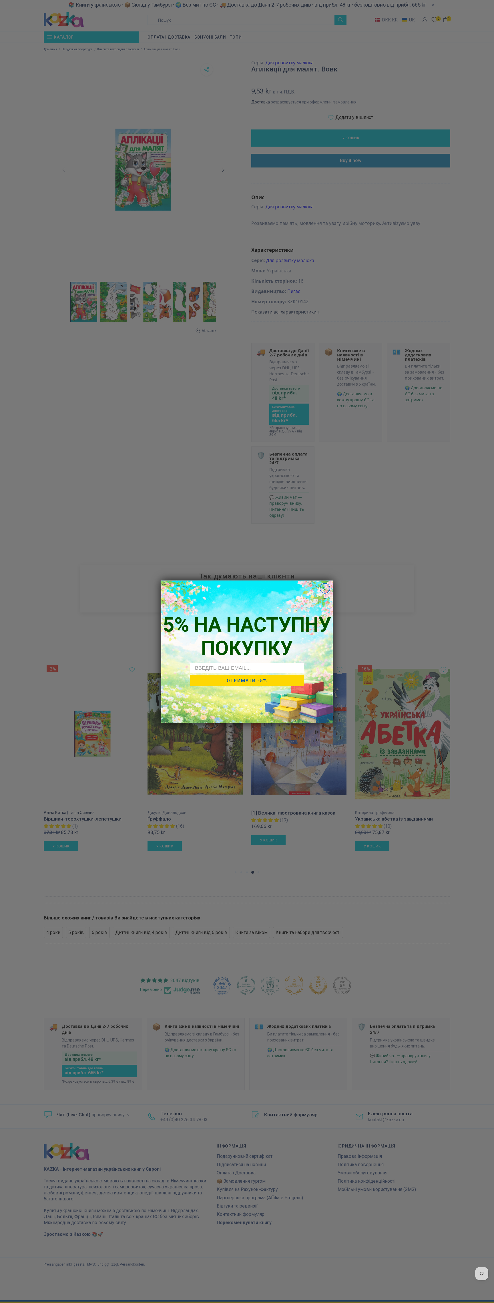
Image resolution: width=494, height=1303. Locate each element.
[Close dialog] (325, 588)
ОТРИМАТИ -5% (247, 680)
